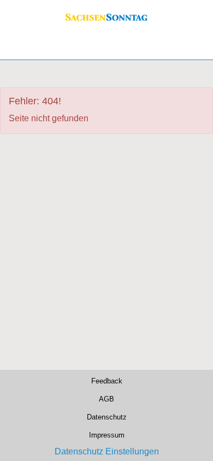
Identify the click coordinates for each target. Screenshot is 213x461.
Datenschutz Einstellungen (107, 451)
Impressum (106, 434)
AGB (107, 398)
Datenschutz (106, 416)
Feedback (107, 380)
